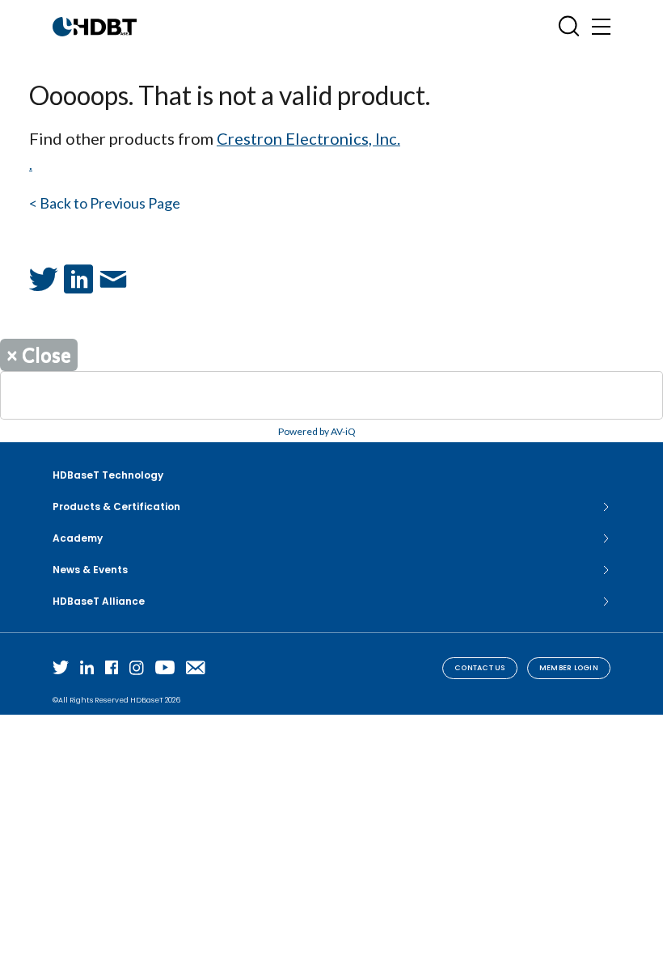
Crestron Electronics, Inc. (308, 138)
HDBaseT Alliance (99, 601)
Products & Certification (116, 506)
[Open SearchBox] (568, 26)
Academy (78, 538)
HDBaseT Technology (108, 475)
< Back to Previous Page (104, 203)
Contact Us (479, 668)
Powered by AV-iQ (317, 431)
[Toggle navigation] (601, 26)
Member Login (568, 668)
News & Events (90, 569)
